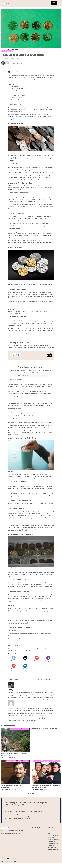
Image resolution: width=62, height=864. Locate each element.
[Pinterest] (36, 660)
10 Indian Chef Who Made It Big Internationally (11, 786)
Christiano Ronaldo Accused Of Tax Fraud (44, 729)
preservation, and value (36, 320)
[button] (30, 851)
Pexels (12, 152)
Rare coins (27, 674)
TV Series (57, 761)
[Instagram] (48, 660)
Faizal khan (14, 62)
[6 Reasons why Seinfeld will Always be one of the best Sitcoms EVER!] (46, 772)
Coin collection (21, 674)
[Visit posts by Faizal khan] (11, 685)
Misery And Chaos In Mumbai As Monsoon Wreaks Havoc (14, 754)
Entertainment (37, 761)
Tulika (34, 730)
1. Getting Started (13, 86)
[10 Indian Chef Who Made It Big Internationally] (15, 772)
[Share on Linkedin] (48, 63)
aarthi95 (4, 757)
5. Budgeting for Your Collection (17, 95)
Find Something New (7, 51)
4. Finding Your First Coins (15, 93)
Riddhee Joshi (5, 789)
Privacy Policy (18, 861)
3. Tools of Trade (13, 90)
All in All (11, 102)
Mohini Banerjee (37, 789)
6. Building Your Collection (15, 97)
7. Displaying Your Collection (16, 99)
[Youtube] (13, 667)
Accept (16, 858)
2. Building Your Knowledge (16, 88)
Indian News (25, 729)
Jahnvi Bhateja (21, 62)
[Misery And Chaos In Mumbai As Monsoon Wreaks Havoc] (15, 740)
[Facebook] (13, 660)
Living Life (25, 761)
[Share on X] (46, 63)
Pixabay (12, 567)
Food (19, 761)
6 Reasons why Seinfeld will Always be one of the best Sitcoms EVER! (46, 786)
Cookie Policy (13, 861)
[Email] (46, 679)
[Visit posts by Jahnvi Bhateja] (11, 703)
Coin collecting (14, 674)
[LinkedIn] (25, 667)
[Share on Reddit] (50, 63)
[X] (25, 660)
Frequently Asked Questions (16, 104)
